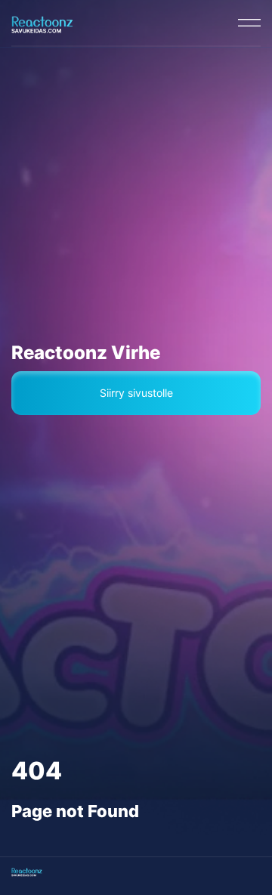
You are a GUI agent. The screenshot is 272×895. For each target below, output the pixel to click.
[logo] (42, 22)
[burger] (249, 22)
